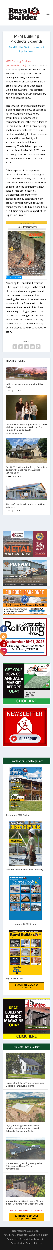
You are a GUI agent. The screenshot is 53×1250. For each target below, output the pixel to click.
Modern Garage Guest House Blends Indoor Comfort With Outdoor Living (24, 1202)
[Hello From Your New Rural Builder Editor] (26, 373)
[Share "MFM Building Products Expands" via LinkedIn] (26, 347)
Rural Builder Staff (19, 47)
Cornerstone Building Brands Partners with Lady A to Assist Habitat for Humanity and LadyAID (26, 427)
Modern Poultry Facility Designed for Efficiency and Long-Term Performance (24, 1166)
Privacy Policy (17, 1243)
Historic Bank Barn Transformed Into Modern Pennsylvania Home (25, 1084)
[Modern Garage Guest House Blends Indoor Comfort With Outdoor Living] (25, 1186)
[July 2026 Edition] (25, 953)
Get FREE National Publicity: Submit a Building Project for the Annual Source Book (26, 470)
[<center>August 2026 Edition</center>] (25, 898)
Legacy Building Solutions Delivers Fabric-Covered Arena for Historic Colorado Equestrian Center (23, 1128)
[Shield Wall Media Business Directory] (25, 844)
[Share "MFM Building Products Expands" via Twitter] (21, 347)
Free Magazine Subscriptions (25, 1230)
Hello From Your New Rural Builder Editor (24, 385)
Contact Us (12, 1239)
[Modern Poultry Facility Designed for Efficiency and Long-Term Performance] (25, 1148)
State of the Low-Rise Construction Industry (25, 505)
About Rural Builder (38, 1234)
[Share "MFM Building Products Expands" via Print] (38, 347)
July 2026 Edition (14, 978)
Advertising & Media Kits (15, 1234)
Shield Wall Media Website (32, 1239)
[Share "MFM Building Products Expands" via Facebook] (15, 347)
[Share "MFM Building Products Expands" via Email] (32, 347)
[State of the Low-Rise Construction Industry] (26, 490)
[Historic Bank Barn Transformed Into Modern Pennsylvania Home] (25, 1066)
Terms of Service (34, 1243)
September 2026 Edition (18, 815)
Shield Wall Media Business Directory (24, 869)
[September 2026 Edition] (25, 789)
